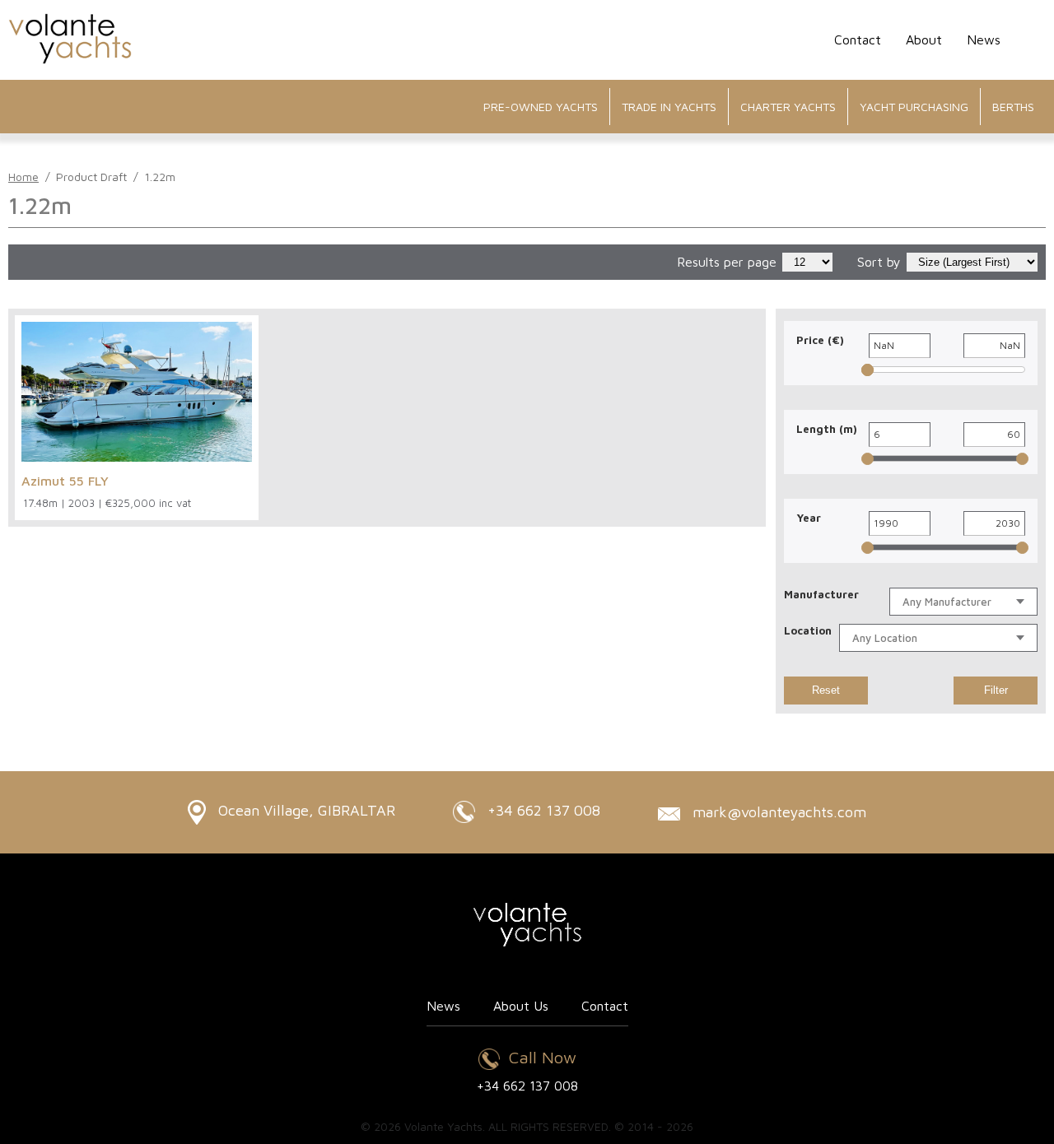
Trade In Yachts (669, 107)
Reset (826, 690)
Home (23, 177)
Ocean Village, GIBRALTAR (304, 810)
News (983, 39)
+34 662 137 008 (541, 810)
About (924, 39)
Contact (857, 39)
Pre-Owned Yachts (540, 107)
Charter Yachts (788, 107)
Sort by (879, 261)
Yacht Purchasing (914, 107)
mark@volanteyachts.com (777, 812)
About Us (520, 1005)
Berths (1013, 107)
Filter (996, 690)
